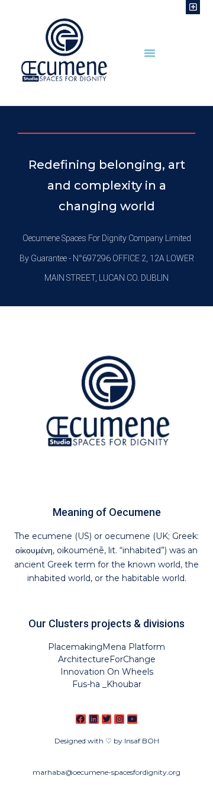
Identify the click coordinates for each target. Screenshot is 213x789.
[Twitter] (107, 719)
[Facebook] (81, 719)
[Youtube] (132, 719)
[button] (150, 53)
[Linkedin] (94, 719)
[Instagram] (119, 719)
